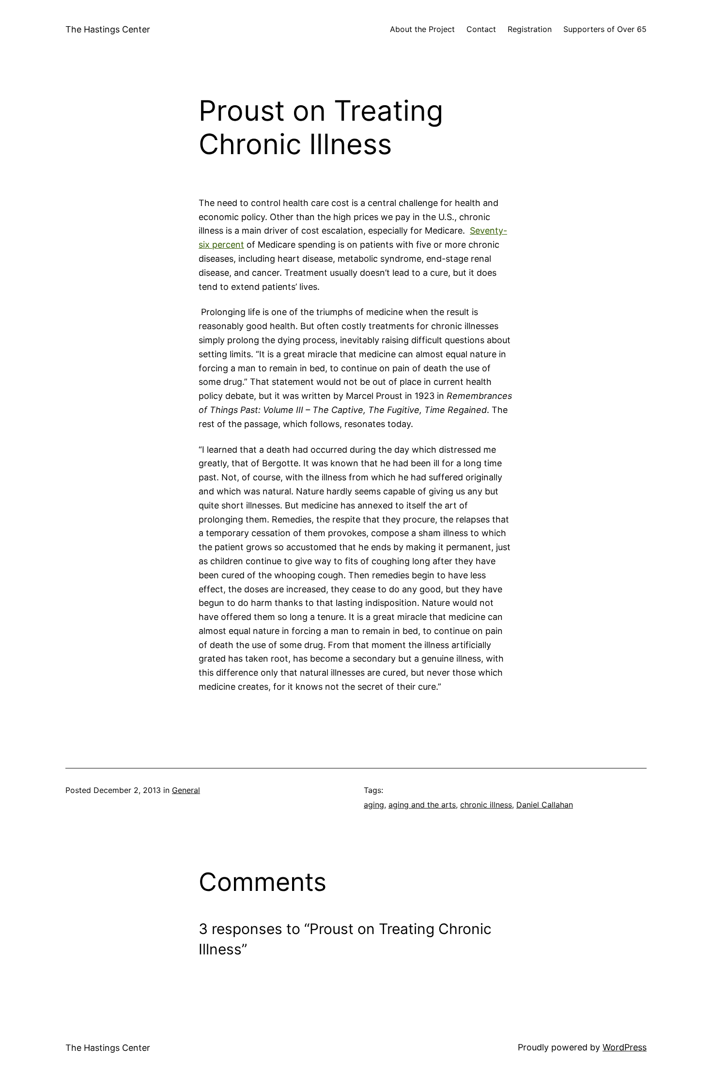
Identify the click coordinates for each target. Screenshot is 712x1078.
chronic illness (486, 804)
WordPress (625, 1047)
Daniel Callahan (544, 804)
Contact (481, 29)
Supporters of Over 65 (605, 29)
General (186, 790)
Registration (530, 29)
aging (374, 804)
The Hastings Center (107, 29)
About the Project (422, 29)
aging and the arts (422, 804)
